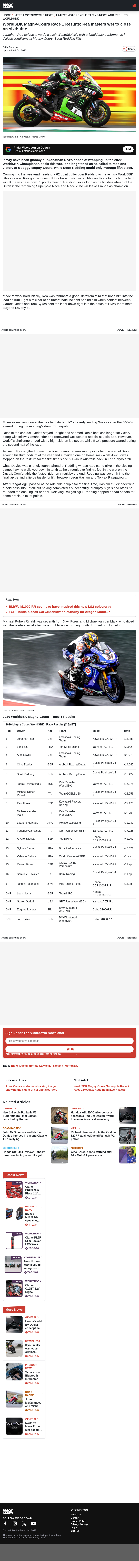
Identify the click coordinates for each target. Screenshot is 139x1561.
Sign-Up (75, 1531)
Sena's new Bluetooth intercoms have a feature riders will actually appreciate (33, 1376)
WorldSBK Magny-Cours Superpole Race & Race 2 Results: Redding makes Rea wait (102, 1088)
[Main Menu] (134, 5)
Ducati (23, 1065)
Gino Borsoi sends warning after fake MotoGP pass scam (91, 1154)
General (8, 1108)
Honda (33, 1065)
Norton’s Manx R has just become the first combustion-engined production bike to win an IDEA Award (33, 1427)
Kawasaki (45, 1065)
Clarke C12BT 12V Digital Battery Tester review (33, 1289)
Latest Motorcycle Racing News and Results (92, 15)
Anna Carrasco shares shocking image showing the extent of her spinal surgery (31, 1088)
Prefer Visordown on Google (32, 147)
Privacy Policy (69, 1053)
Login (74, 1527)
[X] (25, 1524)
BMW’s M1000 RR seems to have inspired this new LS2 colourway (60, 606)
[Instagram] (15, 1524)
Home (7, 15)
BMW (14, 1065)
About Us (76, 1514)
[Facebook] (6, 1524)
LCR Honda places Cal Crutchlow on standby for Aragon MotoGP (59, 612)
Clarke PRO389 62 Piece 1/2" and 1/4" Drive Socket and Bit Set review (33, 1190)
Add (128, 149)
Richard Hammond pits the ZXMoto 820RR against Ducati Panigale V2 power (93, 1136)
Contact (75, 1518)
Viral (74, 1128)
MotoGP (76, 1148)
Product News (31, 1208)
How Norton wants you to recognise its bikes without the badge (32, 1265)
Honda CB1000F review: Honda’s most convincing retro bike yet (24, 1154)
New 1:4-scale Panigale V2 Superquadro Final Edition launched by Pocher (20, 1116)
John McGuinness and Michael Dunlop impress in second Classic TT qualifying (25, 1136)
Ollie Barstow (10, 47)
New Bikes (31, 1341)
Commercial (32, 1257)
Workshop (32, 1182)
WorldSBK (11, 18)
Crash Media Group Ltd (17, 1530)
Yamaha (58, 1065)
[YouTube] (34, 1524)
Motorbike (10, 1148)
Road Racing (11, 1128)
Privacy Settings (79, 1524)
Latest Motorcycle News (33, 15)
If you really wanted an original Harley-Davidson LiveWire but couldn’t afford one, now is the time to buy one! (33, 1349)
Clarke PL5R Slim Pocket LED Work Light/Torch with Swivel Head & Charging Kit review (33, 1241)
